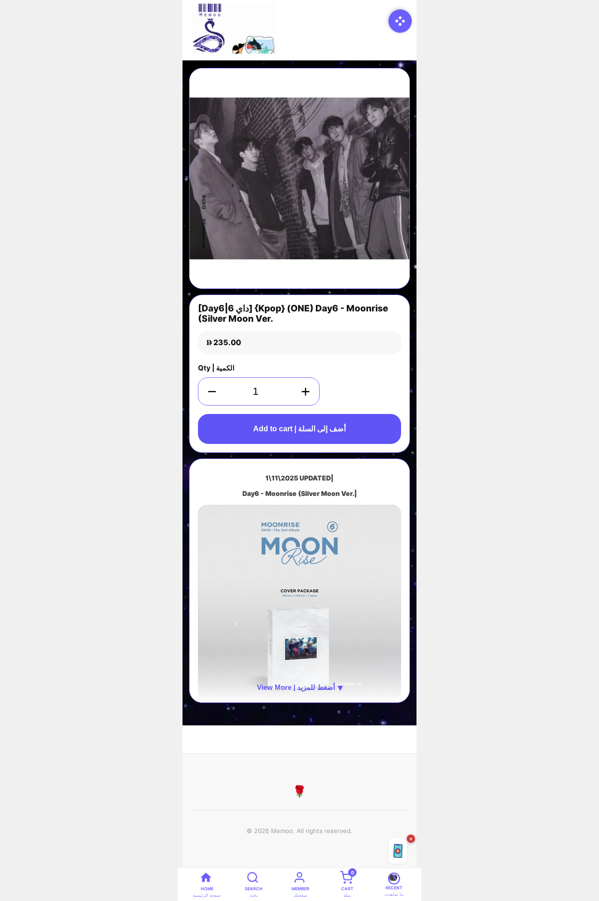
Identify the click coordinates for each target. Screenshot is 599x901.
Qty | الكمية (216, 367)
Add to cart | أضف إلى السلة (299, 429)
